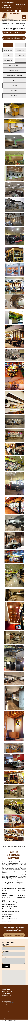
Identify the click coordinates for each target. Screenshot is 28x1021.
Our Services (4, 1016)
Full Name (4, 945)
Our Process (4, 1014)
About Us (4, 1007)
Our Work (4, 1018)
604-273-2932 (11, 1002)
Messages (4, 957)
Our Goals (4, 1009)
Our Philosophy (5, 1011)
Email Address (5, 951)
